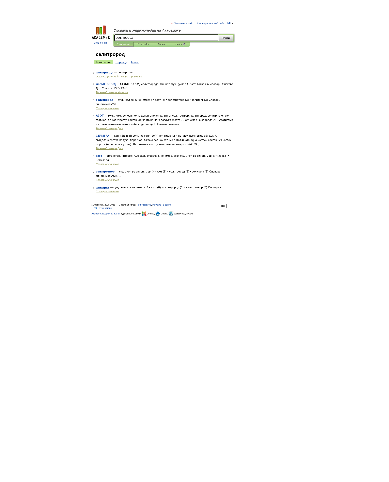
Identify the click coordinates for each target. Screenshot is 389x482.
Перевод (121, 62)
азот (99, 155)
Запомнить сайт (183, 23)
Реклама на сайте (161, 205)
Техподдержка (144, 205)
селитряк (102, 187)
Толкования (123, 44)
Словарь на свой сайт (210, 23)
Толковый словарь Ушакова (112, 92)
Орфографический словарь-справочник (119, 76)
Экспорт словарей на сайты (105, 213)
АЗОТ (100, 115)
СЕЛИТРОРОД (106, 84)
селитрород (104, 72)
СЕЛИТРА (102, 135)
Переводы (143, 44)
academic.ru (101, 42)
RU (229, 23)
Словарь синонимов (107, 108)
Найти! (226, 38)
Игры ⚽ (180, 44)
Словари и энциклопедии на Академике (147, 30)
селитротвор (105, 171)
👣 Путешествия (103, 208)
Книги (161, 44)
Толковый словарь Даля (109, 128)
